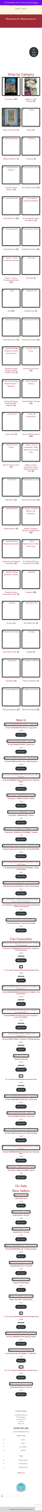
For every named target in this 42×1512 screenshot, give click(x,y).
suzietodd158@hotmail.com (21, 1431)
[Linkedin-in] (21, 1478)
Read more (21, 980)
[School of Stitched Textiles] (21, 1487)
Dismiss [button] (35, 2)
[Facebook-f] (14, 1478)
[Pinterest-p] (27, 1478)
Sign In (24, 8)
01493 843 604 (21, 1428)
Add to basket (21, 735)
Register (18, 8)
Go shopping (34, 52)
